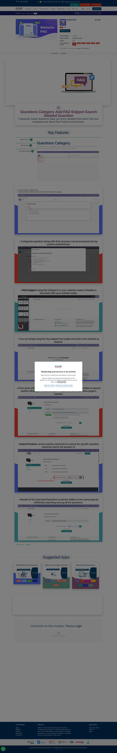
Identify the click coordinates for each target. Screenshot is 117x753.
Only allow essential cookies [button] (64, 385)
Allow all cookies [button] (49, 385)
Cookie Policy (62, 382)
